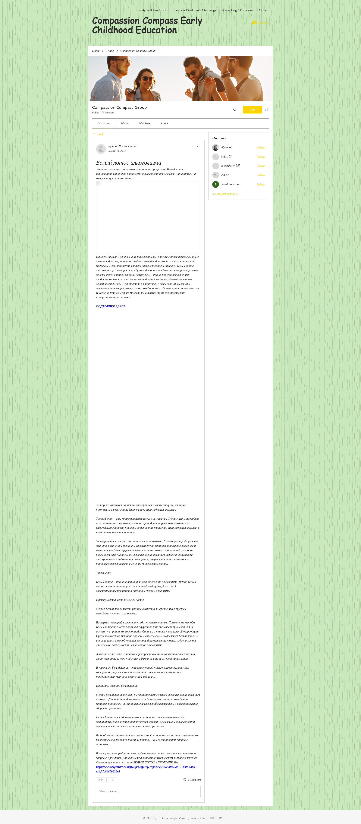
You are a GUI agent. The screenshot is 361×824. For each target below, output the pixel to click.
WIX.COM (216, 818)
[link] (103, 123)
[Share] (198, 146)
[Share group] (266, 109)
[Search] (235, 109)
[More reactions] (111, 780)
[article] (148, 471)
